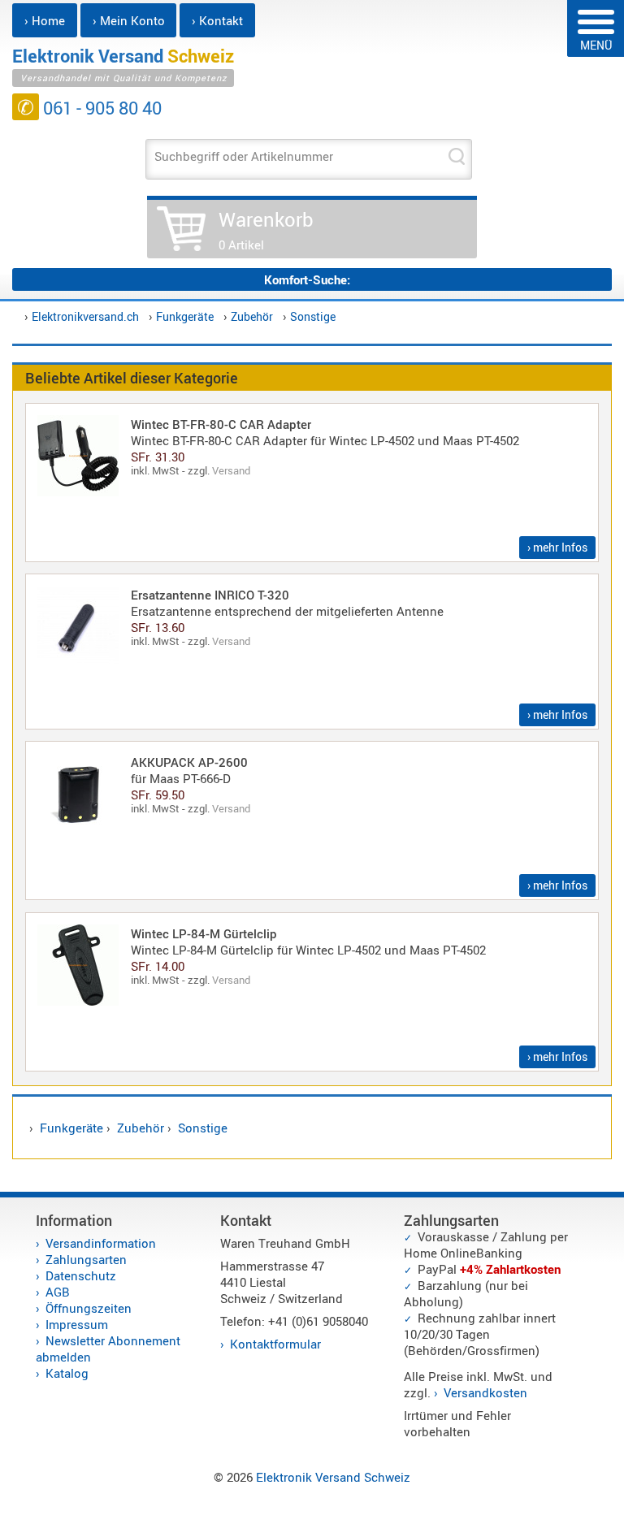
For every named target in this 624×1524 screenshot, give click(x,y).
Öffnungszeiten (89, 1308)
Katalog (67, 1373)
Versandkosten (485, 1392)
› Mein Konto (129, 20)
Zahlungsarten (86, 1259)
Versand (231, 470)
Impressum (77, 1324)
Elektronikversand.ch (85, 316)
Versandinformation (101, 1243)
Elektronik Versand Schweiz (333, 1477)
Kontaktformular (275, 1344)
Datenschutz (81, 1275)
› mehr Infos (557, 547)
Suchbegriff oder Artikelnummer (243, 156)
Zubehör (252, 316)
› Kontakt (217, 20)
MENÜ (596, 45)
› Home (44, 20)
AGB (58, 1292)
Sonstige (313, 316)
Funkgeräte (185, 316)
